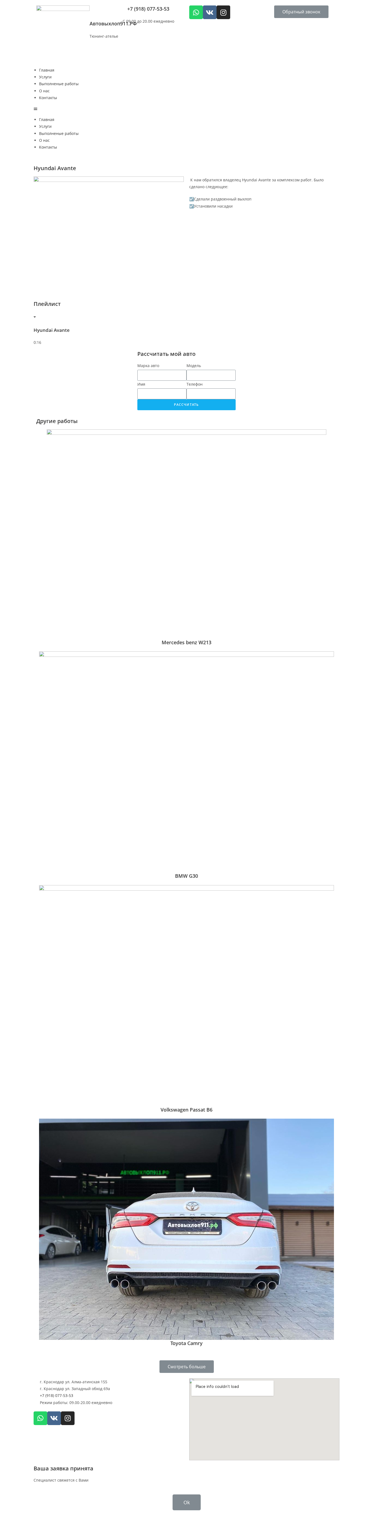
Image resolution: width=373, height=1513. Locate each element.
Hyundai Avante (52, 330)
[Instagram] (223, 12)
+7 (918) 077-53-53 (148, 8)
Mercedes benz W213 (186, 642)
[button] (301, 11)
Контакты (48, 97)
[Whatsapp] (196, 12)
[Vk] (210, 12)
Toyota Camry (186, 1343)
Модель (194, 365)
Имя (141, 384)
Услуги (45, 76)
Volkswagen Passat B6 (186, 1109)
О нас (44, 90)
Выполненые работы (59, 83)
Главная (46, 70)
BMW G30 (186, 876)
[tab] (186, 333)
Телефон (195, 384)
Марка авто (148, 365)
